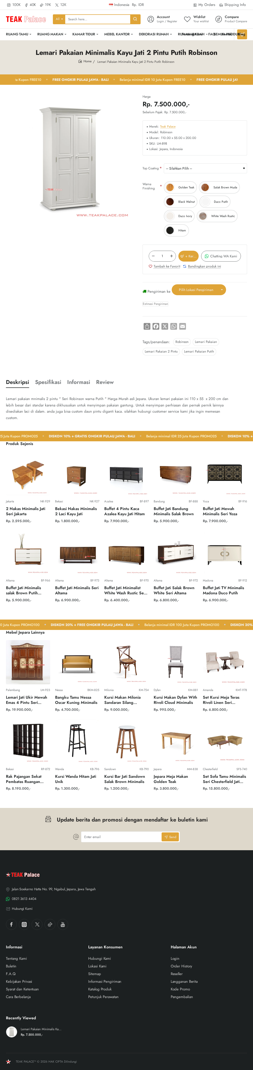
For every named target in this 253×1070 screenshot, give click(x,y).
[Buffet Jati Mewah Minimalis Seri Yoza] (225, 473)
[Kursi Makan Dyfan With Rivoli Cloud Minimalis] (176, 662)
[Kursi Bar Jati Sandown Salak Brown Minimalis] (126, 741)
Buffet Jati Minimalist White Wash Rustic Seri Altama (125, 590)
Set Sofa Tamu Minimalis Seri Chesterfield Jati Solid (224, 779)
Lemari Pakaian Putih (199, 351)
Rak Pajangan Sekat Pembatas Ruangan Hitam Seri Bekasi (24, 779)
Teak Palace (168, 127)
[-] (153, 256)
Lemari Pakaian (206, 341)
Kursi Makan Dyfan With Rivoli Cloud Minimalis (175, 700)
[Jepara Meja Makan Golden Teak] (176, 741)
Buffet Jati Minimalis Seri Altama (77, 590)
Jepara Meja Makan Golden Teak (171, 779)
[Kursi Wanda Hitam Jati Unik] (77, 741)
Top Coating (151, 168)
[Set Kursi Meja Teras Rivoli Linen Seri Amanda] (225, 662)
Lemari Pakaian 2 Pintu (161, 351)
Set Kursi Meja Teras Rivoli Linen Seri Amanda (221, 700)
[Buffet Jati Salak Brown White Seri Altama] (176, 553)
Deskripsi (17, 382)
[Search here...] (135, 19)
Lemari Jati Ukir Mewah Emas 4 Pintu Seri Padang (26, 700)
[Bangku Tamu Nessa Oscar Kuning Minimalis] (77, 662)
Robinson (182, 341)
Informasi (78, 382)
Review (105, 382)
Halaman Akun (184, 947)
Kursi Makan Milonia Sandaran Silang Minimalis (122, 700)
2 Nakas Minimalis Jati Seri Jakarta (25, 511)
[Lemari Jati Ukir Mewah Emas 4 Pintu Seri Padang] (28, 662)
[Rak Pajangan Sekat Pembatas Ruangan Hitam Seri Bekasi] (28, 741)
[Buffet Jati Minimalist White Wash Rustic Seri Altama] (126, 553)
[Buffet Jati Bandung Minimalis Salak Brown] (176, 473)
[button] (188, 256)
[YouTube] (62, 924)
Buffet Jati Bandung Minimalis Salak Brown (174, 511)
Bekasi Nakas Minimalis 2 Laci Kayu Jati (76, 511)
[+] (171, 256)
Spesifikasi (48, 382)
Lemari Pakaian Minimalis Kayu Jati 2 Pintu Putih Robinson (42, 1029)
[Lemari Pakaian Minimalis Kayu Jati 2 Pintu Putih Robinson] (11, 1032)
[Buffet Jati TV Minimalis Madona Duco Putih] (225, 553)
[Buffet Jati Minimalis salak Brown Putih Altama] (28, 553)
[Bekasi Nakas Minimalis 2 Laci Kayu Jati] (77, 473)
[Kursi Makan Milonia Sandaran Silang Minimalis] (126, 662)
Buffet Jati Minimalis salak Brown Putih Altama (23, 590)
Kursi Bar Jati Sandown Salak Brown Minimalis (124, 779)
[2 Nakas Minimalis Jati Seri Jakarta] (28, 473)
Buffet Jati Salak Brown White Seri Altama (174, 590)
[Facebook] (11, 924)
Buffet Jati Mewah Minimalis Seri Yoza (220, 511)
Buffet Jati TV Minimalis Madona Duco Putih (223, 590)
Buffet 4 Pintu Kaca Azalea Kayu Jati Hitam (124, 511)
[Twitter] (37, 924)
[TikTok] (49, 924)
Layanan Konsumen (105, 947)
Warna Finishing (149, 186)
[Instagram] (24, 924)
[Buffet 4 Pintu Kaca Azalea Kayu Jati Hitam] (126, 473)
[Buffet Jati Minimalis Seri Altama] (77, 553)
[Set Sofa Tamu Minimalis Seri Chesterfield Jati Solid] (225, 741)
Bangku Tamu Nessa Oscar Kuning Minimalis (76, 700)
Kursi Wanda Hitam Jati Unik (75, 779)
